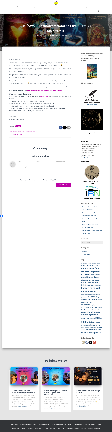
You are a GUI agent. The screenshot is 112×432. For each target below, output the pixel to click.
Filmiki (23, 11)
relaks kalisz (91, 322)
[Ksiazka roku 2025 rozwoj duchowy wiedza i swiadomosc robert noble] (92, 71)
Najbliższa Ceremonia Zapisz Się (73, 11)
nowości (18, 126)
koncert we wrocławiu (91, 294)
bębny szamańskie (87, 265)
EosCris (14, 129)
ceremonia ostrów (95, 274)
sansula (88, 325)
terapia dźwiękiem (85, 327)
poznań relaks (86, 318)
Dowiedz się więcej (22, 406)
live (26, 129)
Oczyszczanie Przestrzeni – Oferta (61, 7)
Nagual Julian (44, 96)
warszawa (83, 329)
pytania (35, 131)
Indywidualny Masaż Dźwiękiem (29, 7)
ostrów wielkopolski (89, 309)
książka (19, 129)
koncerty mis (92, 297)
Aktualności (15, 7)
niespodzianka (13, 131)
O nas (44, 11)
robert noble (13, 134)
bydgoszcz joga (85, 263)
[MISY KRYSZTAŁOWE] (56, 3)
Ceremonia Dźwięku (44, 7)
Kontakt (51, 11)
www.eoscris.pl (92, 135)
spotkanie (19, 134)
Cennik (98, 7)
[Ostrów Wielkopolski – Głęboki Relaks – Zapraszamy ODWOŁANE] (56, 376)
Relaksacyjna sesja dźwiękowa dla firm (83, 7)
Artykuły (29, 11)
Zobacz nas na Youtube (60, 11)
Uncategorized (86, 254)
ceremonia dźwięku (91, 268)
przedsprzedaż (28, 131)
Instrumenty (37, 11)
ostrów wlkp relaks (88, 312)
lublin (88, 299)
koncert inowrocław (97, 285)
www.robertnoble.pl (92, 104)
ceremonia (97, 265)
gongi (88, 282)
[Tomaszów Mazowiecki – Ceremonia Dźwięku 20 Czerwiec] (24, 376)
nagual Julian (30, 129)
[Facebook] (1, 216)
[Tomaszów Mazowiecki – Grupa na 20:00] (88, 376)
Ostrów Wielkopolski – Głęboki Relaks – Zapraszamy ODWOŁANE (55, 393)
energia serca (96, 280)
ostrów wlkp (97, 309)
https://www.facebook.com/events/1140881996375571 (45, 90)
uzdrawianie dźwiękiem (96, 327)
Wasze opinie (15, 11)
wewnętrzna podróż (91, 332)
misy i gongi (89, 302)
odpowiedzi (21, 131)
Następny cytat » (85, 157)
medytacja (94, 299)
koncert (90, 285)
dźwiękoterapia (86, 280)
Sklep (56, 11)
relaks (93, 318)
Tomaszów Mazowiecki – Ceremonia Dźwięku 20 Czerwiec (24, 392)
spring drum (96, 325)
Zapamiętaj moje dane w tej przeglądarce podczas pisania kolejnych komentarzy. (41, 179)
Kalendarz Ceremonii (89, 11)
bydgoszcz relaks (95, 263)
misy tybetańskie (92, 307)
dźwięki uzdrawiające (90, 277)
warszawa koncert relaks (93, 329)
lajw (23, 129)
